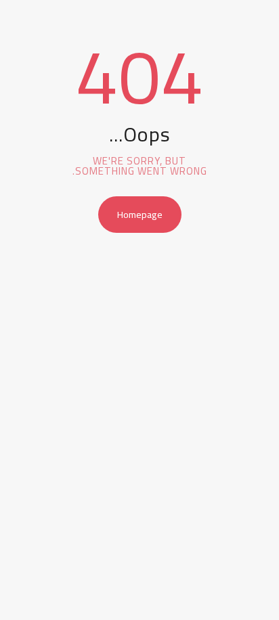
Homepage (140, 214)
